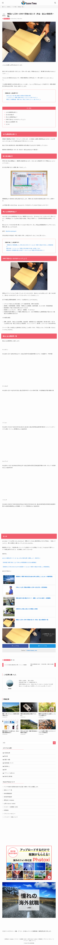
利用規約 (6, 810)
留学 (5, 769)
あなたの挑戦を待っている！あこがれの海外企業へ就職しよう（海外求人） (21, 558)
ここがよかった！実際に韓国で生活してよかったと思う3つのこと (22, 97)
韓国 (13, 660)
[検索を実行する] (54, 742)
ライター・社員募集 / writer (11, 807)
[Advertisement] (29, 832)
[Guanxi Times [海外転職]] (29, 3)
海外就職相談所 (8, 793)
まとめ (7, 124)
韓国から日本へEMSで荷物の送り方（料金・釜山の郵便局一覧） (32, 619)
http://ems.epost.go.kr (11, 231)
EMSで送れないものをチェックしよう (16, 119)
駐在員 (6, 756)
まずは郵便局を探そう (11, 112)
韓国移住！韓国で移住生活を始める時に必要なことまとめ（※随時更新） (34, 576)
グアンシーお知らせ (9, 773)
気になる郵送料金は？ (11, 117)
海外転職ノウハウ (8, 763)
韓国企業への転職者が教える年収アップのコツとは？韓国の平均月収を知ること (25, 250)
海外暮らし (7, 766)
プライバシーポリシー (9, 813)
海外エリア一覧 (8, 790)
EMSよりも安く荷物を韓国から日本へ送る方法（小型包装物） (32, 587)
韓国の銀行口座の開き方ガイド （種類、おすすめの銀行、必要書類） (33, 598)
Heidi (9, 688)
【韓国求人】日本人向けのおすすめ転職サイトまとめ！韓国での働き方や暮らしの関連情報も (26, 566)
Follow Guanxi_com (32, 650)
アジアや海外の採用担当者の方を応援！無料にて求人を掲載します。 (21, 786)
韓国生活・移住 (6, 18)
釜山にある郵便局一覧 (11, 121)
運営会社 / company (9, 800)
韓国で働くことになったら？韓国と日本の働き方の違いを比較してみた (23, 248)
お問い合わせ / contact (9, 803)
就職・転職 (7, 759)
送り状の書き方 (10, 114)
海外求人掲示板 (8, 776)
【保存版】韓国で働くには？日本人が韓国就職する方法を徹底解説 (19, 562)
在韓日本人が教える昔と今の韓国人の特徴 (26, 609)
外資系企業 (7, 752)
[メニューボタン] (3, 3)
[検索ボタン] (55, 3)
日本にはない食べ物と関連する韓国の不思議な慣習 (18, 95)
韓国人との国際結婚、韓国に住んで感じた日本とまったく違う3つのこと (23, 99)
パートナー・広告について (11, 817)
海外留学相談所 (8, 796)
